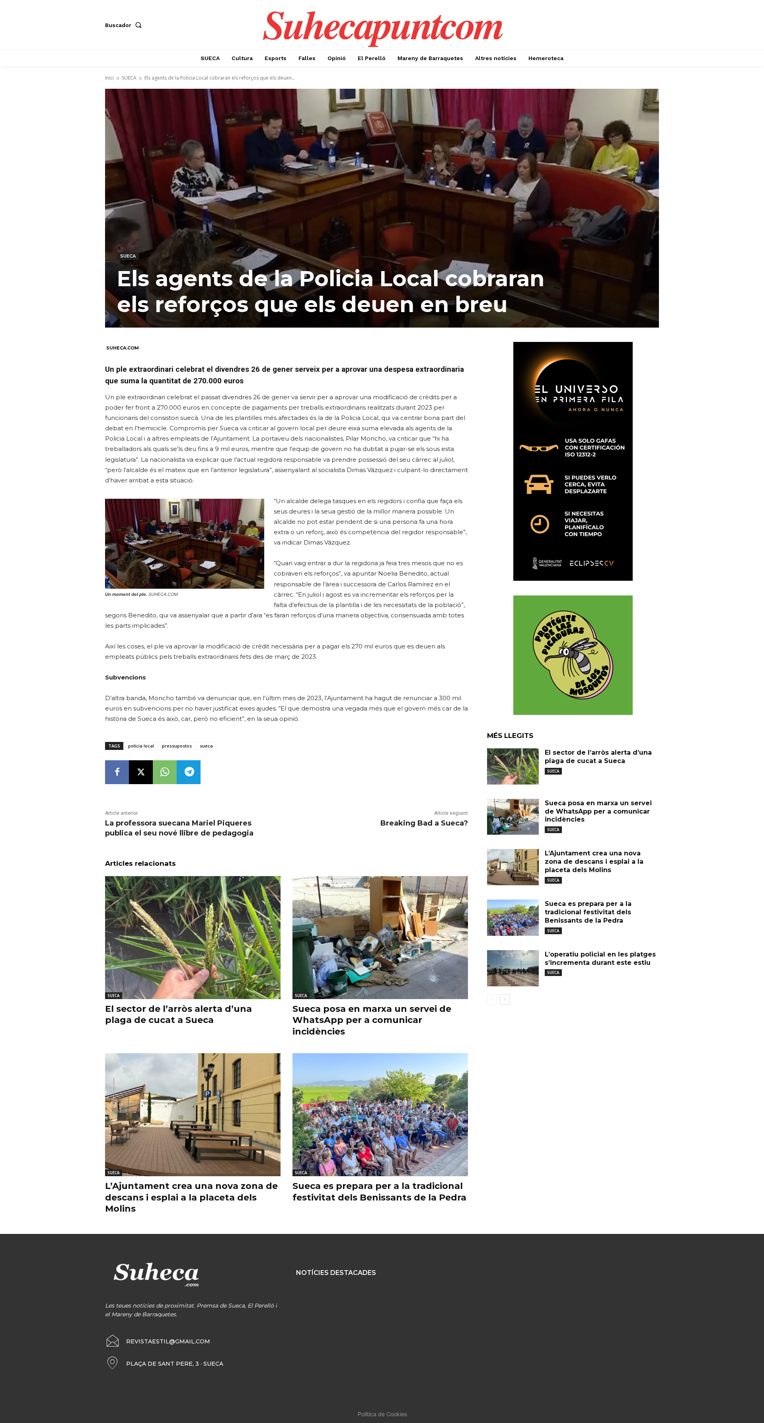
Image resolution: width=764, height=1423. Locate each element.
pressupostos (177, 746)
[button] (125, 25)
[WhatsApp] (165, 772)
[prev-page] (492, 999)
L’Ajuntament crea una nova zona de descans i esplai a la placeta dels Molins (191, 1197)
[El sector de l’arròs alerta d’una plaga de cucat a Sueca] (193, 937)
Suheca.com (122, 348)
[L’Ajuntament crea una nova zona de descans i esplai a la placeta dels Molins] (193, 1114)
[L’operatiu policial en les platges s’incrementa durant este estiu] (513, 968)
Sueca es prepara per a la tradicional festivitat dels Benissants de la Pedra (588, 912)
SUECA (129, 77)
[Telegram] (189, 772)
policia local (141, 746)
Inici (109, 77)
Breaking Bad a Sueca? (424, 823)
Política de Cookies (382, 1414)
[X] (141, 772)
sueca (206, 746)
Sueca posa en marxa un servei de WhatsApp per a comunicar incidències (371, 1020)
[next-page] (505, 999)
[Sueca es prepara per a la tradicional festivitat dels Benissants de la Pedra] (380, 1114)
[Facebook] (117, 772)
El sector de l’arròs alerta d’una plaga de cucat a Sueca (178, 1014)
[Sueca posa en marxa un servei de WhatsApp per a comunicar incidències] (380, 937)
